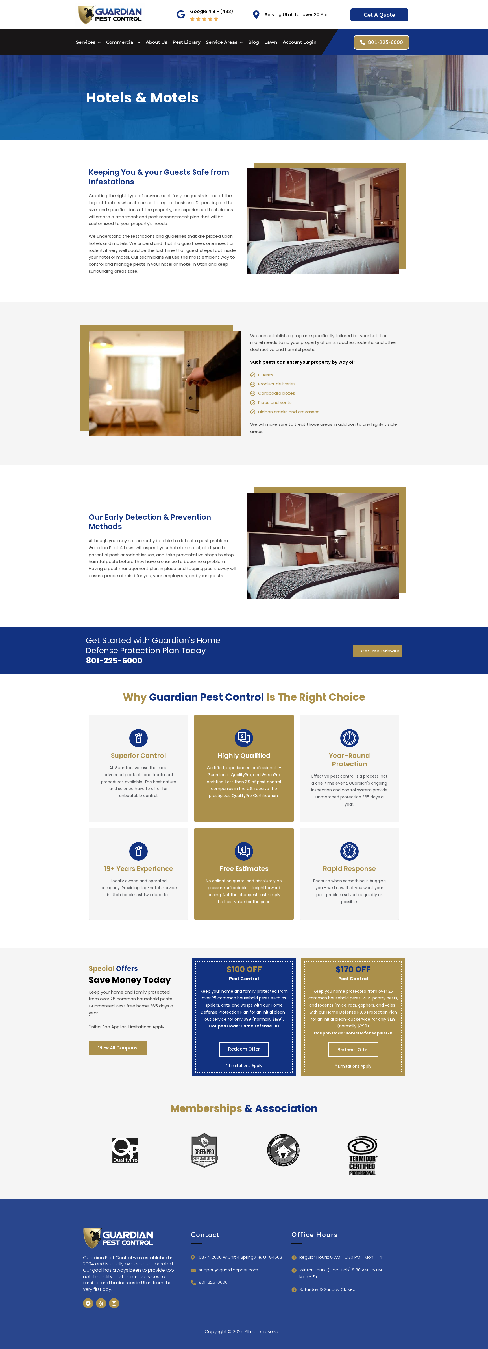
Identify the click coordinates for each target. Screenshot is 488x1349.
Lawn (270, 42)
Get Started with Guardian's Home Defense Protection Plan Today (153, 650)
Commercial (120, 42)
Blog (253, 42)
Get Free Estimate (380, 651)
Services (85, 42)
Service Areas (221, 42)
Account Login (300, 42)
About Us (156, 42)
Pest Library (187, 42)
